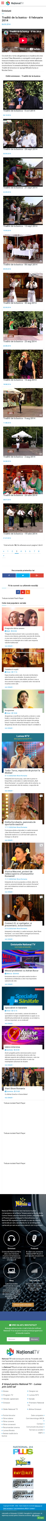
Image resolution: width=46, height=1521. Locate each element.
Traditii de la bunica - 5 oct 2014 (19, 111)
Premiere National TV (36, 1404)
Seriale (32, 1399)
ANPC (40, 1433)
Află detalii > (36, 1515)
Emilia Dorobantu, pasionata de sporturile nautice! (20, 823)
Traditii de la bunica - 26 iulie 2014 (20, 495)
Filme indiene (8, 1418)
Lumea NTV (34, 1395)
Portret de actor (9, 1415)
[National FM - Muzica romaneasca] (23, 1461)
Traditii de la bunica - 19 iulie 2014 (20, 534)
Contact (40, 1424)
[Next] (4, 556)
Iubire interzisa (12, 1047)
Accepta (40, 1518)
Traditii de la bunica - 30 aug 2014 (19, 303)
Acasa (5, 1391)
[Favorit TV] (23, 1472)
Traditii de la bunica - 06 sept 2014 (20, 264)
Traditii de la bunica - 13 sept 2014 (20, 226)
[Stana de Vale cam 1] (23, 1484)
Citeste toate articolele (23, 1305)
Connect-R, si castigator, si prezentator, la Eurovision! (18, 924)
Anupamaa (9, 710)
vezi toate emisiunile (23, 947)
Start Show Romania (20, 776)
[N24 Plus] (23, 1450)
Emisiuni (11, 1248)
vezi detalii (9, 646)
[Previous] (3, 551)
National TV (38, 1506)
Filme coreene (8, 1421)
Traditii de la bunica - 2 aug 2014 (19, 457)
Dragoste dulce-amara (14, 628)
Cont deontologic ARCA (35, 1418)
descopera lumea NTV (23, 739)
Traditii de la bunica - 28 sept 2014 (20, 149)
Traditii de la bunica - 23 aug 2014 (19, 341)
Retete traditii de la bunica (10, 1435)
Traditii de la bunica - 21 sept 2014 (20, 187)
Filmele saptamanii (11, 1399)
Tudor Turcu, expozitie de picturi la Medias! (22, 771)
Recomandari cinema (11, 1427)
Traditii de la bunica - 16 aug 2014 (19, 380)
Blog (11, 1280)
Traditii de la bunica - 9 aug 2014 (19, 418)
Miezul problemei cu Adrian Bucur (22, 970)
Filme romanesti (9, 1424)
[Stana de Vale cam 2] (23, 1495)
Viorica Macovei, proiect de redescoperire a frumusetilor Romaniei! (19, 873)
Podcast (34, 1248)
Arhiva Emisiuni (35, 1409)
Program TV (8, 1395)
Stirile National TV (10, 1409)
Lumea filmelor (9, 1430)
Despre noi (33, 1391)
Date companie (37, 1415)
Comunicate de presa (34, 1427)
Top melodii (34, 1280)
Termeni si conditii (36, 1430)
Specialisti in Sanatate (16, 1008)
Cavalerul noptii (11, 669)
